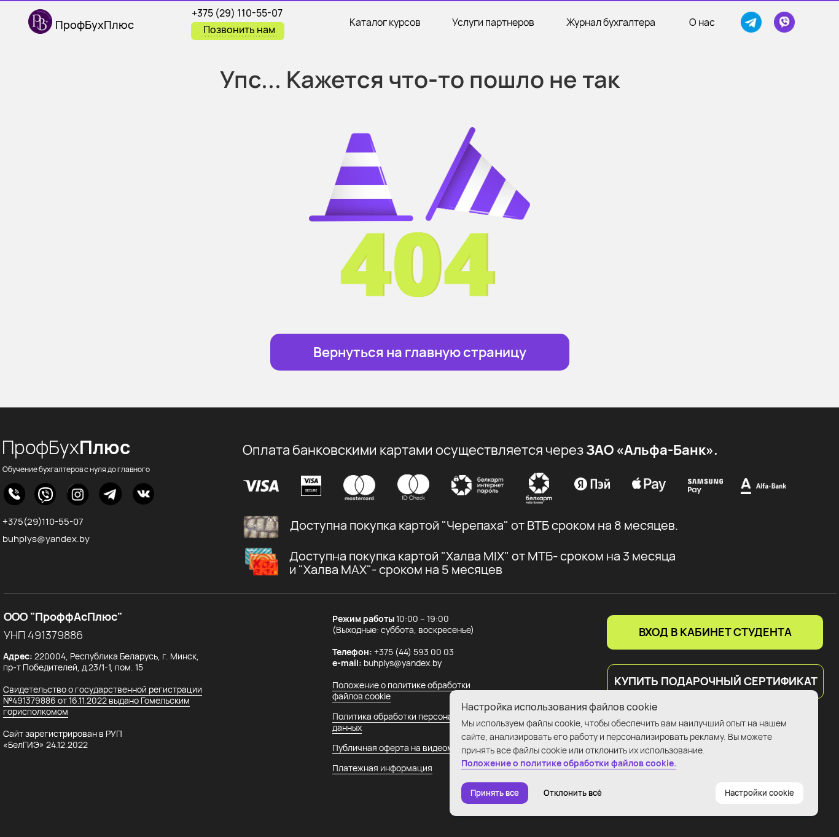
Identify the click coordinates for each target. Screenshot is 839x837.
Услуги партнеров (493, 22)
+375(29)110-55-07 (43, 521)
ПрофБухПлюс (94, 24)
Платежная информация (382, 768)
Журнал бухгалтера (610, 22)
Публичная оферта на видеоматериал (409, 747)
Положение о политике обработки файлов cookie (401, 690)
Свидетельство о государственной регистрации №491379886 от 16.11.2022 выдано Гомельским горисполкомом (102, 700)
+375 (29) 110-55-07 (237, 13)
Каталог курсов (385, 22)
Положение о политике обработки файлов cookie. (568, 763)
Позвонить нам (239, 29)
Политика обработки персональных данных (404, 721)
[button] (715, 681)
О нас (702, 22)
